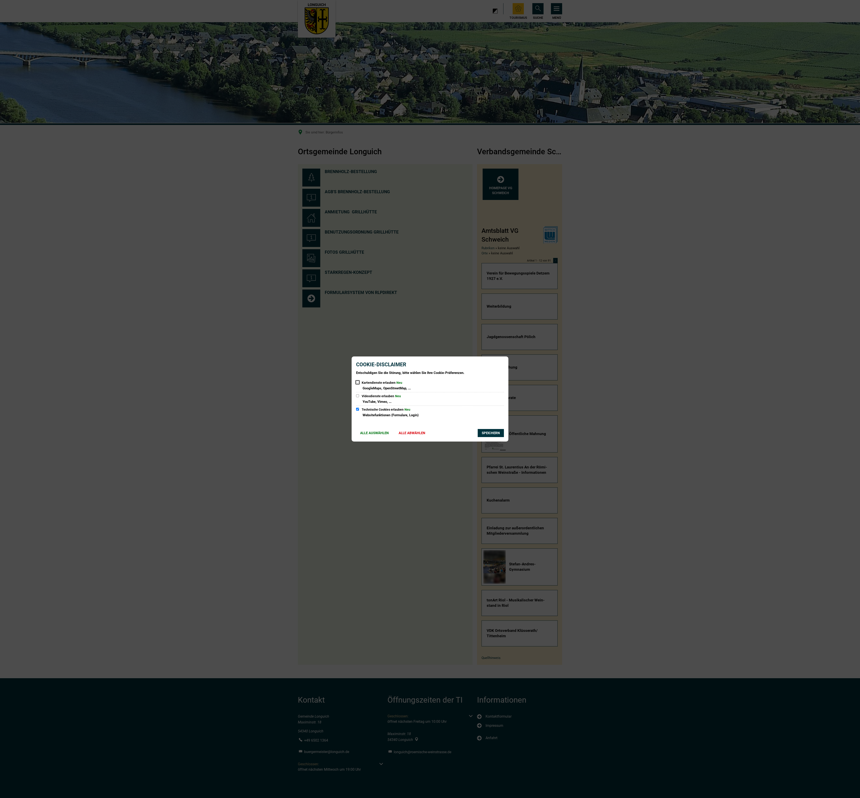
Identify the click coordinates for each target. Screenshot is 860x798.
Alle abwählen (412, 433)
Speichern (491, 433)
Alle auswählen (374, 433)
